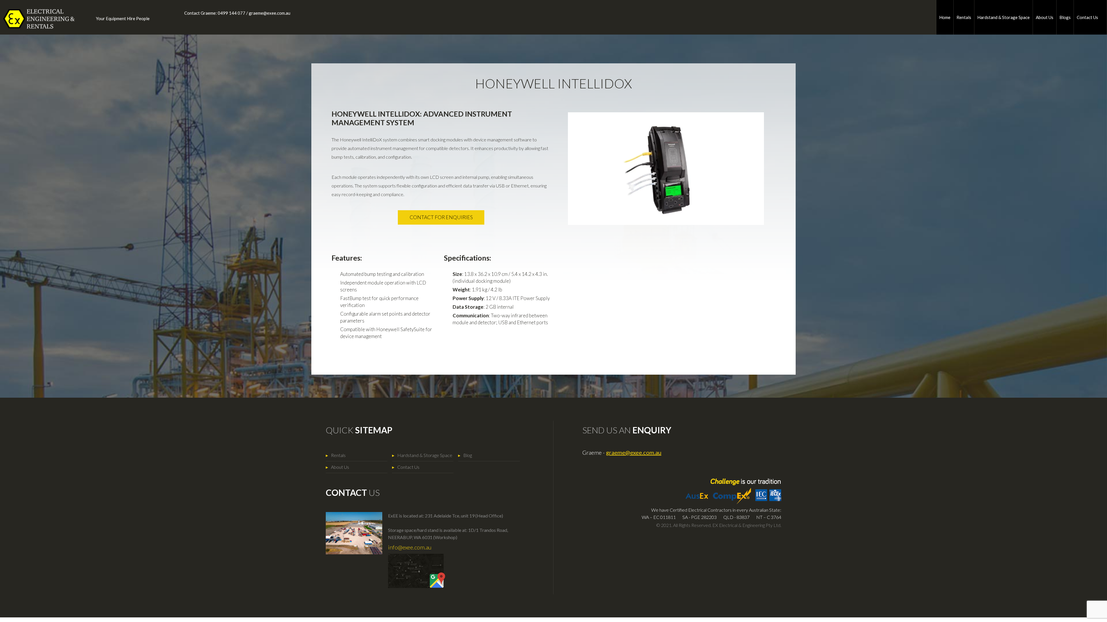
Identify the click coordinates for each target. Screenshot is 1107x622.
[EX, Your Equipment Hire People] (34, 19)
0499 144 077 (231, 13)
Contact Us (1087, 17)
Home (944, 17)
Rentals (964, 17)
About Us (1044, 17)
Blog (467, 455)
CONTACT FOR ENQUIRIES (441, 217)
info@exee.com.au (410, 547)
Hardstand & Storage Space (1003, 17)
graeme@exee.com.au (269, 13)
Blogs (1065, 17)
